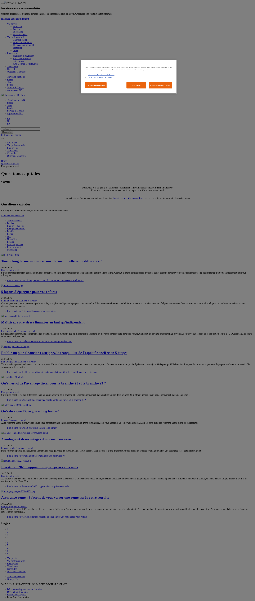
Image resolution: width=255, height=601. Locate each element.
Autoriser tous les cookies (160, 85)
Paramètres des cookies (96, 85)
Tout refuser (136, 85)
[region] (128, 77)
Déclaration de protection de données (101, 75)
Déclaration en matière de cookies (100, 77)
